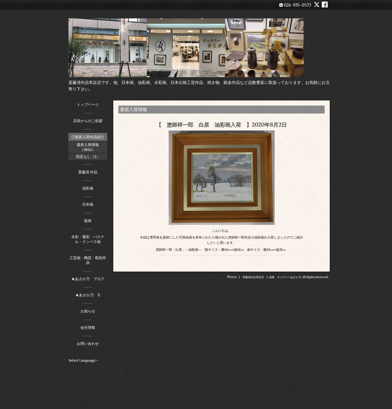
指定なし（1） (88, 156)
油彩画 (87, 188)
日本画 (87, 204)
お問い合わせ (88, 343)
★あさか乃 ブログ (89, 278)
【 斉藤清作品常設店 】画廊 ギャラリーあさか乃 (269, 277)
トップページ (88, 104)
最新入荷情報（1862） (88, 147)
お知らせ (87, 311)
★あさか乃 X (87, 295)
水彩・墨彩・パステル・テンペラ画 (87, 239)
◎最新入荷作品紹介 (87, 137)
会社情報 (87, 327)
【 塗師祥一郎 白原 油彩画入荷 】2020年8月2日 (221, 124)
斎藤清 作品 (87, 172)
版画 (87, 220)
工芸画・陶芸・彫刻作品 (87, 260)
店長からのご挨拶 (87, 120)
